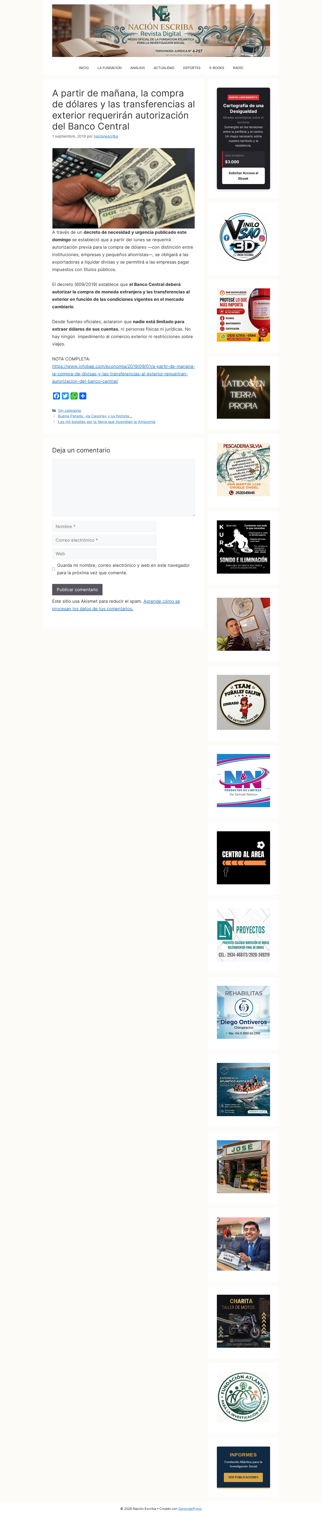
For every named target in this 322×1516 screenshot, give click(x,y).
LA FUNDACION (109, 68)
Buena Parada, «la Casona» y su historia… (95, 416)
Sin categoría (69, 410)
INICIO (84, 68)
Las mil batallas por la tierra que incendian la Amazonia (107, 422)
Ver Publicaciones (243, 1477)
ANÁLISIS (137, 68)
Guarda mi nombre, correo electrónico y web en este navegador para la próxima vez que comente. (123, 569)
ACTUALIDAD (164, 68)
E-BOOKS (216, 68)
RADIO (238, 68)
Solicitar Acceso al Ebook (243, 176)
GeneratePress (190, 1509)
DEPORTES (192, 68)
